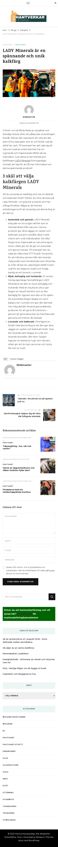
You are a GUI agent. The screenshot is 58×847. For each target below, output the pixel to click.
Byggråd (7, 724)
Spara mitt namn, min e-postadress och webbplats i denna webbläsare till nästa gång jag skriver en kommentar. (30, 570)
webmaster (29, 117)
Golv (5, 772)
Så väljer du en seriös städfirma (18, 648)
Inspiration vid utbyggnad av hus (19, 674)
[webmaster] (9, 366)
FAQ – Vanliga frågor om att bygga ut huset (24, 668)
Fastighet (20, 45)
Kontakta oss (24, 614)
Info (5, 779)
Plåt (5, 786)
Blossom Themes (44, 837)
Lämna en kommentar (29, 123)
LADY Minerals (22, 160)
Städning (8, 793)
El (4, 731)
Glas (5, 758)
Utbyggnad (9, 820)
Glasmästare (10, 765)
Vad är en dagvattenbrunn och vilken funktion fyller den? (19, 469)
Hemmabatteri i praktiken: (16, 653)
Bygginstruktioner (14, 717)
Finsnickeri (9, 751)
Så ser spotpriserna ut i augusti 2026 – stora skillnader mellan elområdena (25, 640)
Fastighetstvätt (13, 744)
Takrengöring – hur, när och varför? (17, 447)
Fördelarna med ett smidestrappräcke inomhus (17, 490)
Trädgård (8, 813)
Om (5, 359)
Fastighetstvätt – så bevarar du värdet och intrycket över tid (29, 661)
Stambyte (8, 799)
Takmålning (9, 806)
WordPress (33, 840)
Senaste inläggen (17, 359)
